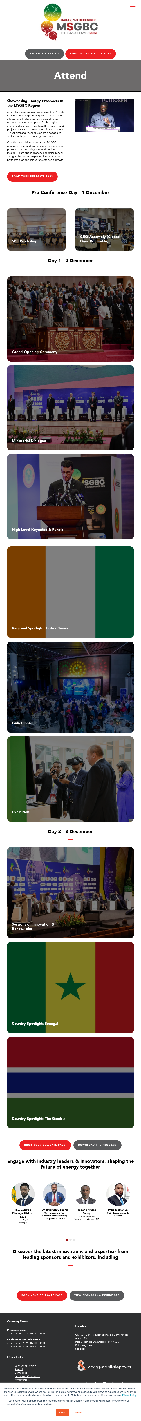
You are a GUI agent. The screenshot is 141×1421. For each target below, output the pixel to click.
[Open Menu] (133, 8)
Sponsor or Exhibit (25, 1366)
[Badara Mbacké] (118, 1194)
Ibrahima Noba (23, 1210)
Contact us (21, 1373)
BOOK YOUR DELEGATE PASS (90, 53)
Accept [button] (62, 1412)
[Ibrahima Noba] (23, 1194)
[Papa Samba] (54, 1194)
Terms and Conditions (27, 1376)
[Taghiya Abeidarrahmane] (86, 1194)
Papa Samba (54, 1210)
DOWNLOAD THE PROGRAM (97, 1145)
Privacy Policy (129, 1395)
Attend (19, 1369)
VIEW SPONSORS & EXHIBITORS (97, 1295)
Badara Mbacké (118, 1210)
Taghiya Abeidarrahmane (86, 1211)
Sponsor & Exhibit (44, 53)
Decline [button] (78, 1412)
